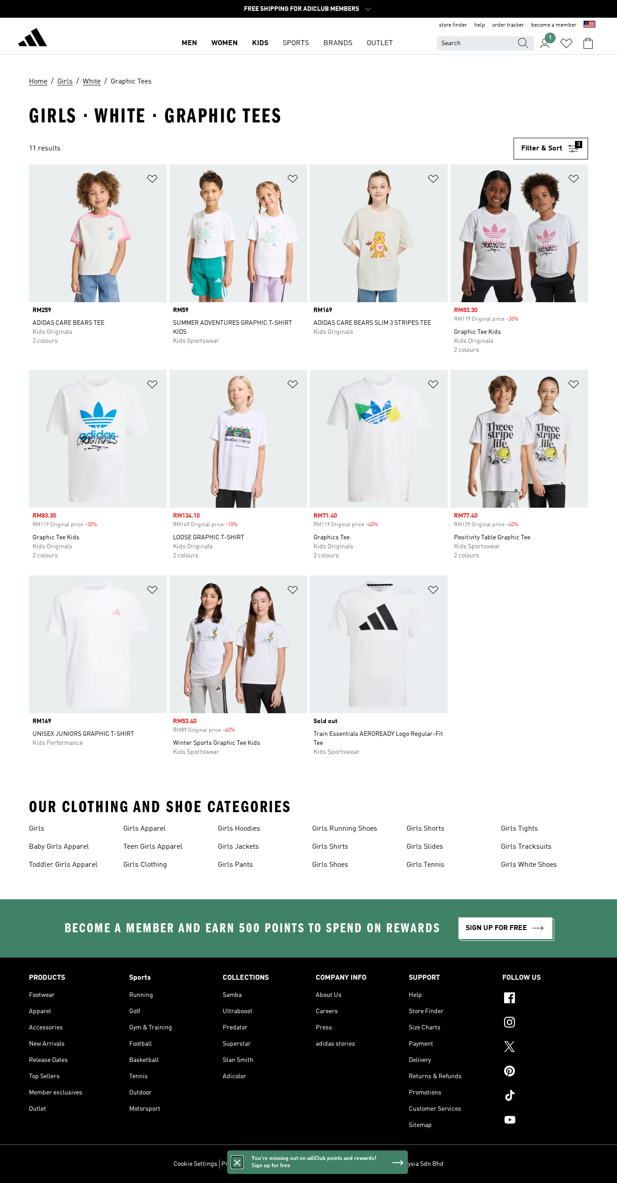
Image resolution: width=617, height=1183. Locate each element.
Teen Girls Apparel (152, 847)
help (479, 25)
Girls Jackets (238, 847)
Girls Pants (235, 865)
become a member (553, 25)
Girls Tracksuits (526, 847)
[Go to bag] (588, 43)
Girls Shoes (330, 865)
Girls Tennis (425, 865)
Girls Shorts (425, 828)
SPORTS (296, 43)
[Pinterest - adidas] (545, 1072)
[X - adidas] (545, 1048)
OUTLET (380, 43)
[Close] (237, 1162)
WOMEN (224, 43)
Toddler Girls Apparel (63, 865)
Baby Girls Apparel (59, 847)
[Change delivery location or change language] (589, 25)
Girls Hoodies (239, 828)
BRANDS (337, 43)
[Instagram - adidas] (545, 1023)
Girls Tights (519, 828)
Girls (36, 828)
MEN (189, 43)
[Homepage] (32, 39)
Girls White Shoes (529, 865)
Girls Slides (425, 847)
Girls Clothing (145, 865)
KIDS (260, 43)
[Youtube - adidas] (545, 1121)
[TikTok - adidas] (545, 1097)
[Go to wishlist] (566, 43)
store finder (453, 25)
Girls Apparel (144, 828)
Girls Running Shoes (344, 828)
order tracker (508, 25)
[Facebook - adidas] (545, 999)
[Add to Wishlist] (152, 180)
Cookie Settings (195, 1164)
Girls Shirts (330, 847)
